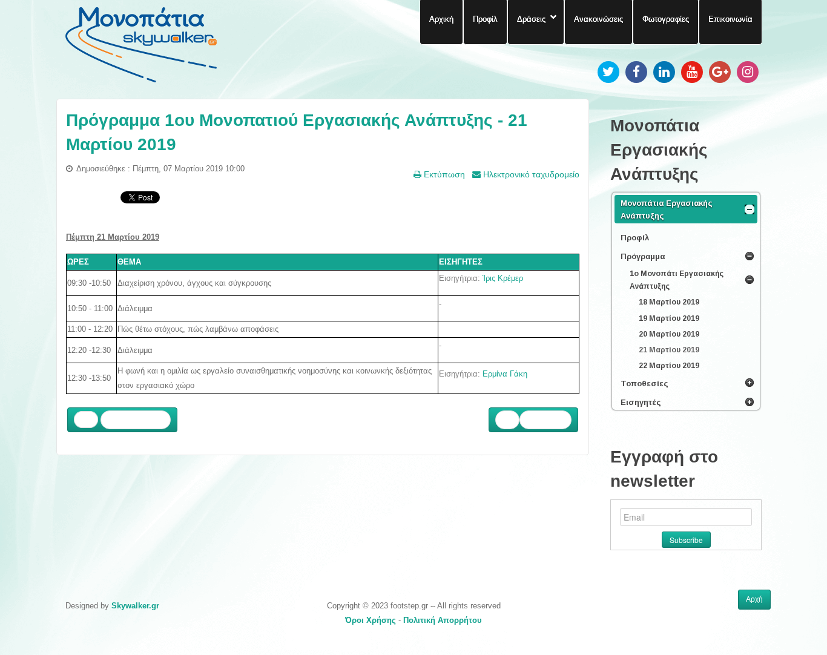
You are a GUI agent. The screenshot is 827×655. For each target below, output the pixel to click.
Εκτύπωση (443, 174)
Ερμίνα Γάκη (505, 373)
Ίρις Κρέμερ (503, 278)
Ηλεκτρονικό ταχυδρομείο (530, 174)
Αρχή (754, 599)
